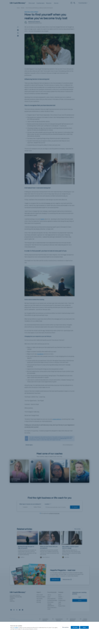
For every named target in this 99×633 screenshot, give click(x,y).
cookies (16, 627)
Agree (84, 627)
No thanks (75, 627)
